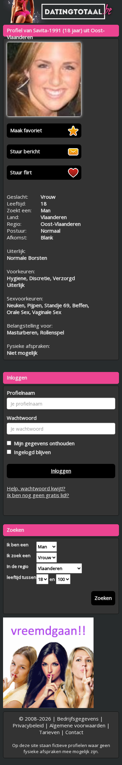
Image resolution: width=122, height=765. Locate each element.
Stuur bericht (25, 151)
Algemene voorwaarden (77, 725)
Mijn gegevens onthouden (43, 443)
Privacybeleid (28, 725)
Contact (74, 732)
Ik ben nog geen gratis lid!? (38, 495)
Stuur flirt (21, 172)
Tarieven (49, 732)
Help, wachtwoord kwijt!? (36, 488)
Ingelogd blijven (31, 452)
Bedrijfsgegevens (78, 718)
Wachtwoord (22, 417)
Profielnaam (21, 392)
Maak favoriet (26, 130)
